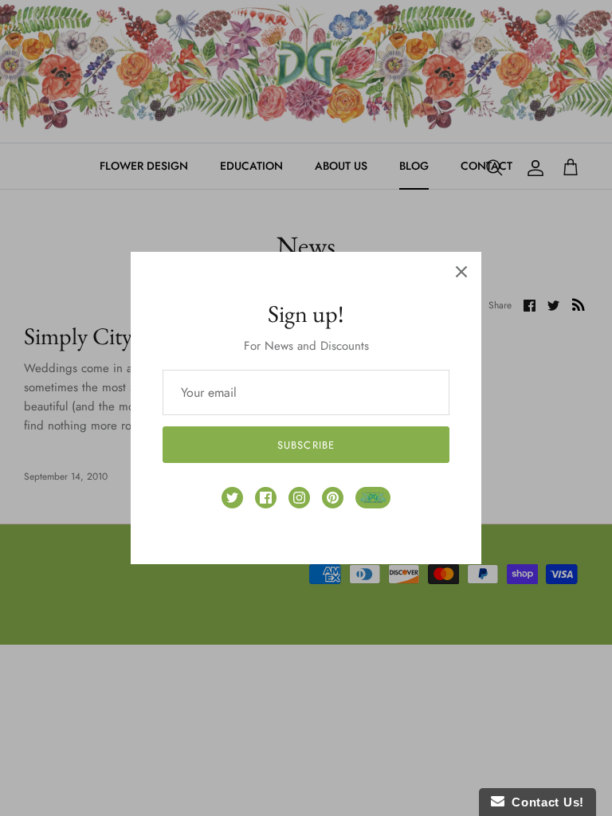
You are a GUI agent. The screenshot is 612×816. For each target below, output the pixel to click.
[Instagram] (299, 497)
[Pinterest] (332, 497)
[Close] (461, 271)
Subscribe (305, 445)
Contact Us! (544, 802)
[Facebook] (266, 497)
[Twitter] (232, 497)
